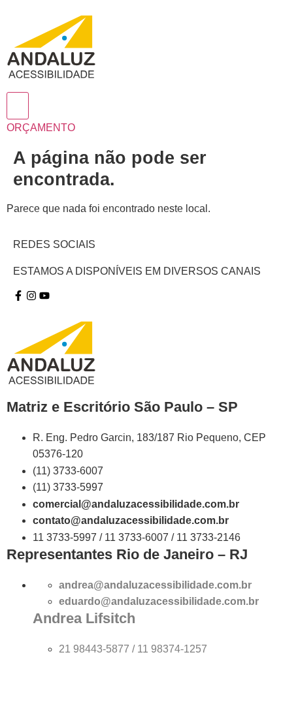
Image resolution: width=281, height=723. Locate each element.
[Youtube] (44, 295)
